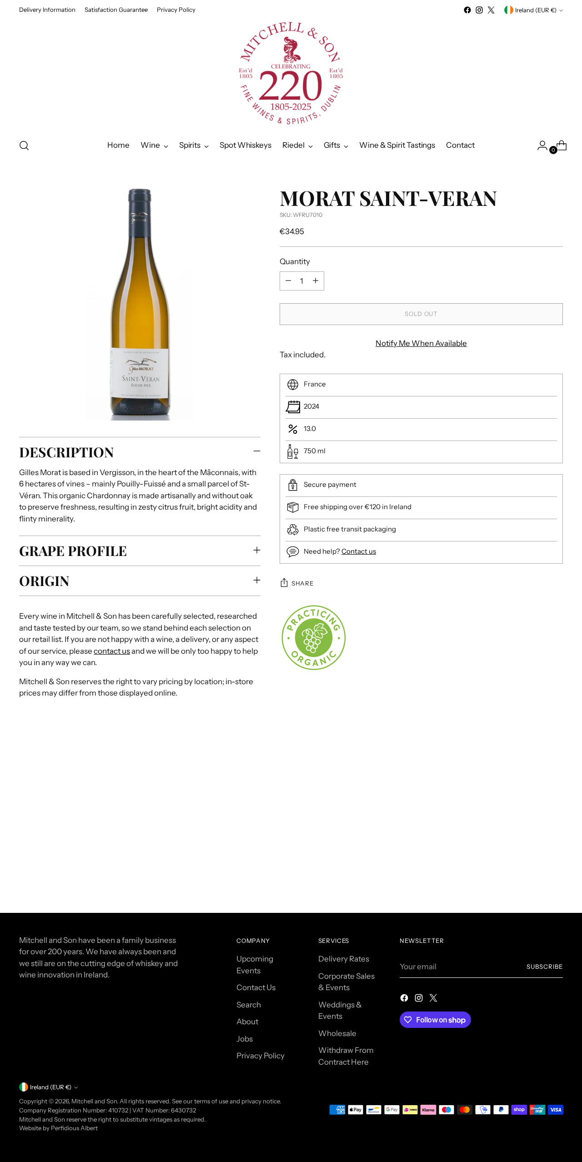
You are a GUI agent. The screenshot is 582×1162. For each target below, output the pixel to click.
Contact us (358, 550)
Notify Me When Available (421, 342)
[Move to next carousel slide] (555, 781)
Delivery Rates (343, 958)
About (247, 1021)
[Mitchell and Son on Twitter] (491, 10)
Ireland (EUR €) (536, 10)
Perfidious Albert (74, 1128)
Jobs (244, 1038)
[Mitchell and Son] (291, 73)
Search (248, 1004)
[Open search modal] (24, 145)
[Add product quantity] (315, 280)
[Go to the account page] (539, 145)
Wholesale (337, 1033)
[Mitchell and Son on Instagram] (479, 10)
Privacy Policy (260, 1055)
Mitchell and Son (94, 1101)
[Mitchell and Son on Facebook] (467, 10)
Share (302, 583)
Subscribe (545, 966)
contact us (112, 651)
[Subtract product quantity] (288, 280)
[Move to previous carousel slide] (534, 781)
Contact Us (256, 987)
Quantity (295, 261)
